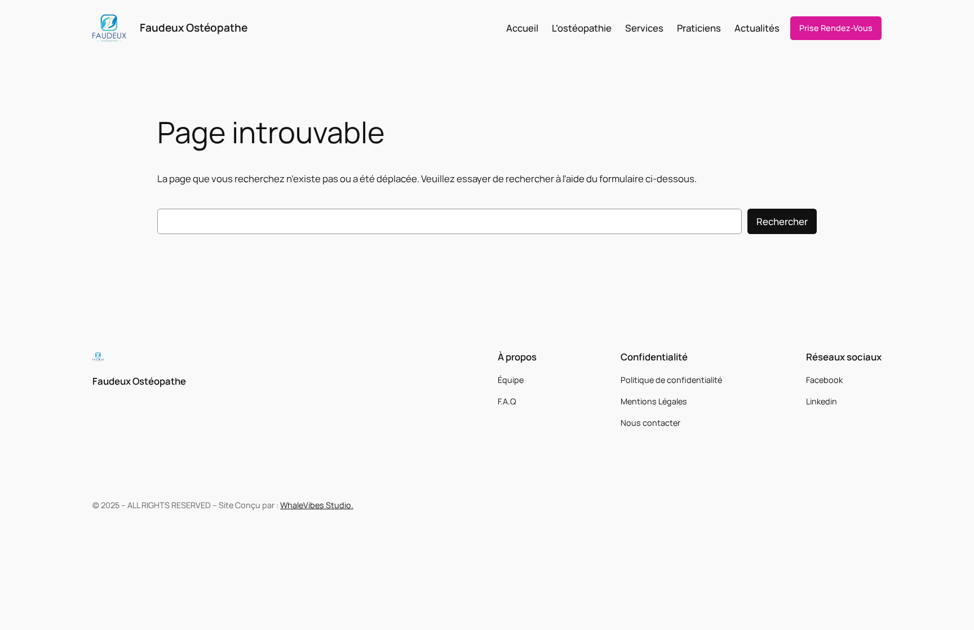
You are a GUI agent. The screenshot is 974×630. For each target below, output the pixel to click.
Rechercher (782, 221)
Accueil (522, 27)
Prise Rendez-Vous (836, 28)
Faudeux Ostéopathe (193, 27)
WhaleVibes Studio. (316, 505)
